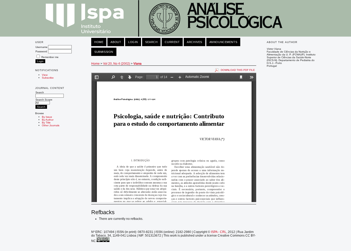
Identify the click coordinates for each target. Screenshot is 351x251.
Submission (103, 51)
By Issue (47, 116)
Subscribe (48, 77)
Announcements (223, 42)
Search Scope (43, 99)
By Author (47, 119)
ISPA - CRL (218, 232)
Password (41, 51)
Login (133, 42)
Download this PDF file (238, 70)
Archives (194, 42)
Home (98, 42)
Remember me (50, 57)
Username (41, 47)
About (115, 42)
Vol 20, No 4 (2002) (116, 63)
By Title (46, 122)
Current (172, 42)
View (45, 74)
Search (39, 92)
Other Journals (50, 125)
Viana (137, 63)
